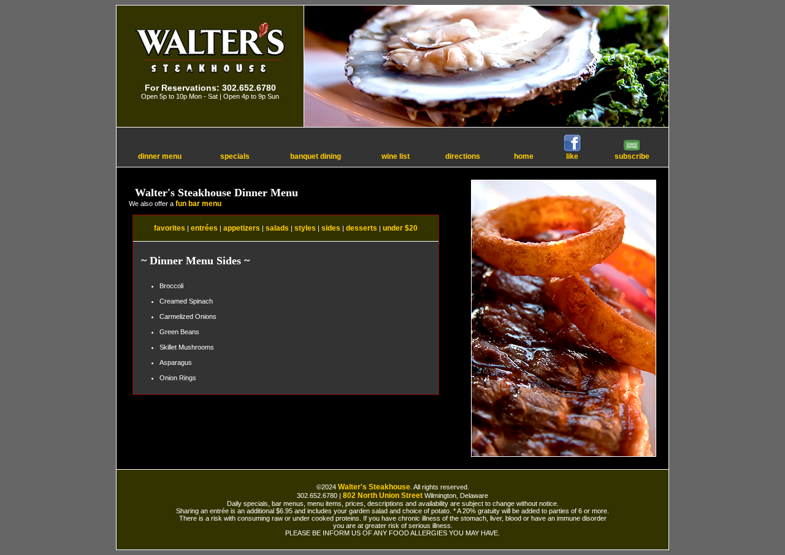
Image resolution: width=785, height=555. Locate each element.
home (524, 156)
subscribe (632, 156)
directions (462, 156)
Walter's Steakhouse (374, 487)
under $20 (400, 228)
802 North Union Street (383, 495)
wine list (395, 156)
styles (305, 228)
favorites (169, 228)
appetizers (241, 228)
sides (330, 228)
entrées (204, 228)
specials (235, 156)
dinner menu (160, 156)
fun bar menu (198, 203)
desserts (361, 228)
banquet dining (315, 156)
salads (277, 228)
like (572, 156)
